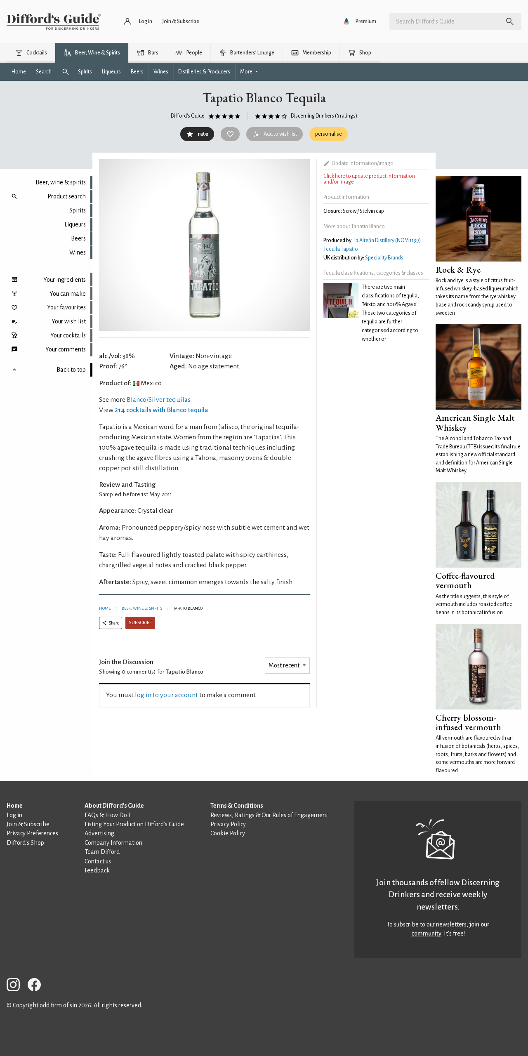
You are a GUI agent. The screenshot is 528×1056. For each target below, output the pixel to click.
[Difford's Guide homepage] (54, 21)
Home (105, 608)
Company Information (113, 842)
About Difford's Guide (114, 805)
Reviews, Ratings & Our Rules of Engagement (269, 815)
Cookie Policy (227, 833)
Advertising (99, 833)
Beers (78, 238)
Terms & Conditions (236, 805)
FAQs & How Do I (107, 815)
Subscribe (140, 622)
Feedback (97, 870)
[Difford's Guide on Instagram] (16, 986)
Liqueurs (75, 224)
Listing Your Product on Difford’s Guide (134, 824)
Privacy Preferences (32, 833)
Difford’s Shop (25, 842)
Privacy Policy (228, 824)
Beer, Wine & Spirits (142, 608)
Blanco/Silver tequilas (159, 399)
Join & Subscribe (28, 824)
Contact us (98, 861)
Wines (77, 252)
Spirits (77, 210)
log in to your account (166, 695)
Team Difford (102, 852)
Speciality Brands (384, 258)
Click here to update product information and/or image (369, 179)
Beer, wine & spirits (60, 182)
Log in (14, 815)
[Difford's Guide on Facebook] (37, 986)
